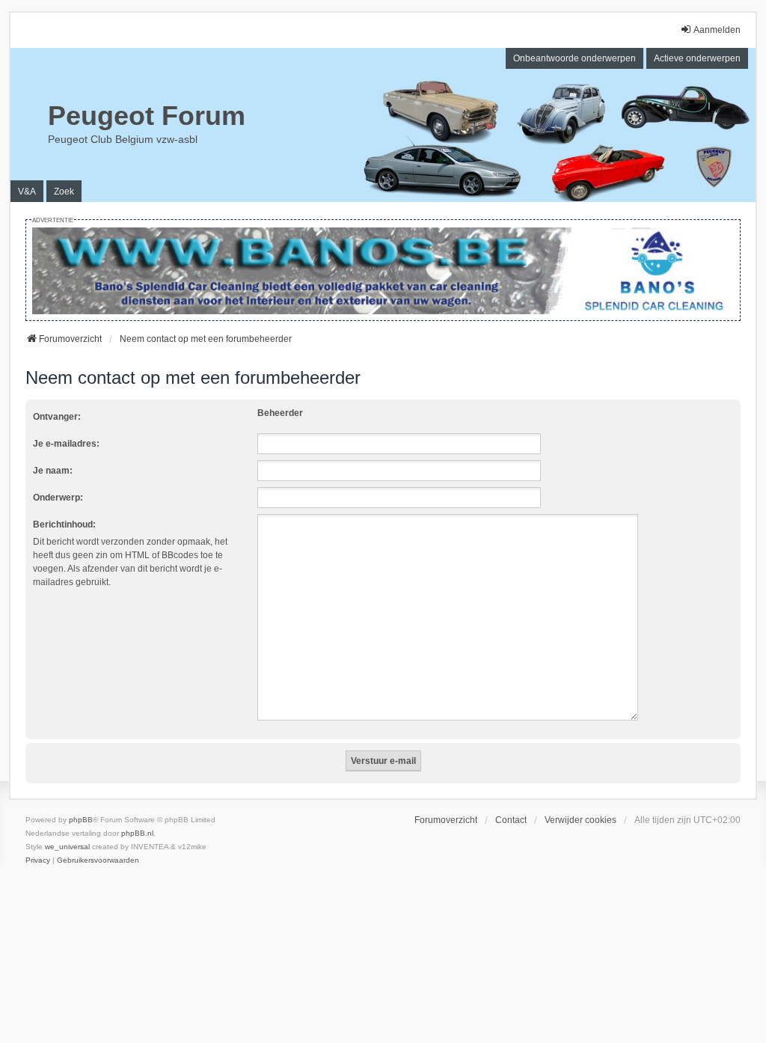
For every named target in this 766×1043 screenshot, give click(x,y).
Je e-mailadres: (66, 443)
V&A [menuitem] (27, 191)
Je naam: (53, 470)
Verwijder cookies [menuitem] (580, 820)
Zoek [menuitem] (64, 191)
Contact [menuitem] (511, 820)
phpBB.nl (137, 833)
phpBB (81, 820)
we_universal (67, 846)
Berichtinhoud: (64, 524)
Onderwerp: (58, 497)
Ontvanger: (57, 417)
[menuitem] (37, 860)
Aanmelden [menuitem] (717, 30)
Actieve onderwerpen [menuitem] (697, 58)
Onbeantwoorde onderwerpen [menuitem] (574, 58)
